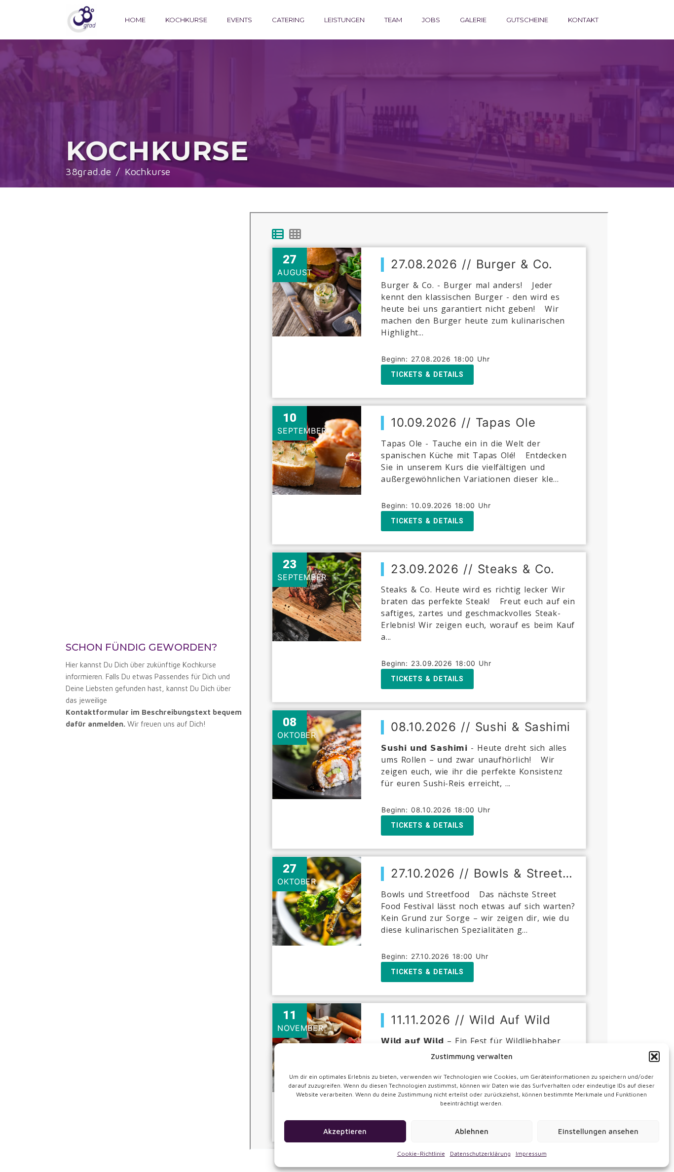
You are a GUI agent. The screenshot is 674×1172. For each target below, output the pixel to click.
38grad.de (88, 171)
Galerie (473, 20)
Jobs (431, 20)
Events (239, 20)
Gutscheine (527, 20)
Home (135, 20)
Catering (288, 20)
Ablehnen (471, 1131)
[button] (654, 1057)
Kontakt (583, 20)
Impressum (531, 1153)
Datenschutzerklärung (480, 1153)
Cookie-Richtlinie (421, 1153)
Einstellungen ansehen (598, 1131)
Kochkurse (186, 20)
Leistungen (344, 20)
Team (393, 20)
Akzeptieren (345, 1131)
